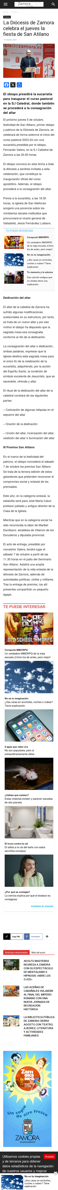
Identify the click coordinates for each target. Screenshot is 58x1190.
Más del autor (38, 952)
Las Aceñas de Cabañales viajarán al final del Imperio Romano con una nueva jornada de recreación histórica (38, 998)
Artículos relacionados (16, 952)
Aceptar (49, 1156)
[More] (47, 936)
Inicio (5, 12)
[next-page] (10, 1044)
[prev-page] (5, 1044)
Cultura (14, 12)
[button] (5, 4)
